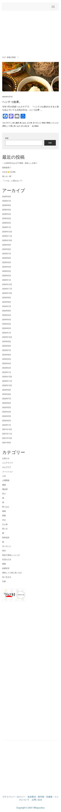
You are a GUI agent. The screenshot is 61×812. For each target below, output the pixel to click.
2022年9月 (6, 389)
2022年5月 (6, 407)
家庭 (4, 511)
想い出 (5, 528)
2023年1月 (6, 372)
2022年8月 (6, 394)
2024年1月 (6, 332)
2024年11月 (7, 288)
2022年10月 (7, 385)
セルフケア (6, 123)
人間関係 (5, 480)
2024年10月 (7, 293)
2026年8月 (6, 196)
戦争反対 (5, 537)
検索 (6, 138)
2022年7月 (6, 398)
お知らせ (5, 458)
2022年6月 (6, 403)
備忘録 (5, 489)
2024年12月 (7, 284)
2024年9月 (6, 297)
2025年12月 (7, 231)
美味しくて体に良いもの (11, 126)
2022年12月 (7, 376)
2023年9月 (6, 341)
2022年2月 (6, 420)
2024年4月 (6, 319)
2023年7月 (6, 350)
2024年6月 (6, 310)
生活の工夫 (6, 559)
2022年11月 (7, 381)
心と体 (29, 123)
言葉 (4, 581)
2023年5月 (6, 359)
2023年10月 (7, 337)
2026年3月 (6, 218)
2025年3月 (6, 271)
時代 (4, 550)
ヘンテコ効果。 (12, 102)
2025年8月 (6, 249)
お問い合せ (37, 799)
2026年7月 (6, 200)
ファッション (7, 471)
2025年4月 (6, 266)
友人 (4, 493)
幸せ (4, 519)
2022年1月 (6, 425)
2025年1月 (6, 280)
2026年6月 (6, 205)
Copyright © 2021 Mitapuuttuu (30, 807)
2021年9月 (6, 442)
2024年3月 (6, 324)
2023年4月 (6, 363)
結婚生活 (5, 568)
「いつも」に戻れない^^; (12, 180)
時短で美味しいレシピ (50, 123)
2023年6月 (6, 354)
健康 (17, 123)
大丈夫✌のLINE (9, 171)
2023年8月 (6, 345)
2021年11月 (7, 433)
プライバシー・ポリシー (13, 796)
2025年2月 (6, 275)
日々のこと (37, 123)
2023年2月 (6, 367)
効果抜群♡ (6, 167)
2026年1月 (6, 227)
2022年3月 (6, 416)
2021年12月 (7, 429)
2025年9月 (6, 244)
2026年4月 (6, 214)
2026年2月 (6, 222)
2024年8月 (6, 302)
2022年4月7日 (7, 96)
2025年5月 (6, 262)
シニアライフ (7, 462)
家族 (4, 515)
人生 (13, 123)
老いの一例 (6, 176)
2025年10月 (7, 240)
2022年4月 (6, 411)
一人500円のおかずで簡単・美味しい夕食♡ (19, 163)
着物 (4, 563)
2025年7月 (6, 253)
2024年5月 (6, 315)
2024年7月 (6, 306)
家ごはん (23, 123)
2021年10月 (7, 438)
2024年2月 (6, 328)
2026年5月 (6, 209)
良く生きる (25, 126)
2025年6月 (6, 258)
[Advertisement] (30, 33)
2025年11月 (7, 236)
